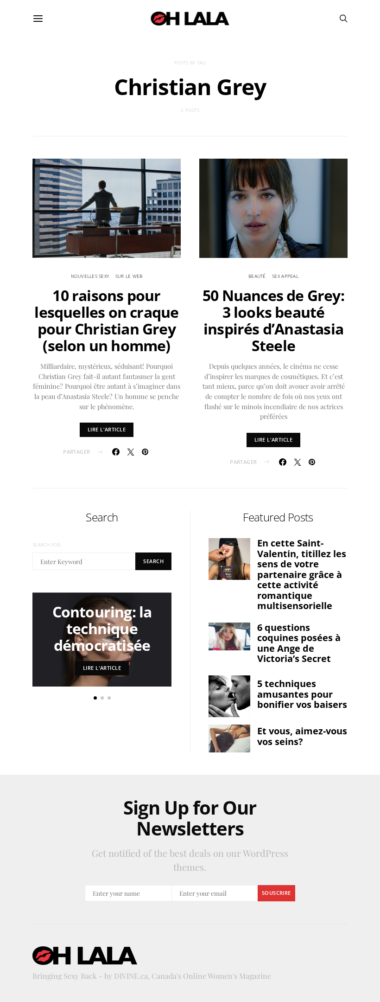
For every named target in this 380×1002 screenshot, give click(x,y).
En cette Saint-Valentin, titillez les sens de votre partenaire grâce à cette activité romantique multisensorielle (301, 574)
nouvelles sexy (90, 276)
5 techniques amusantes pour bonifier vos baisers (302, 694)
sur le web (129, 276)
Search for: (47, 544)
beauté (257, 276)
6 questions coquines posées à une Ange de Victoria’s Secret (299, 643)
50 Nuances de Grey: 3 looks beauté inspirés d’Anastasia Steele (273, 320)
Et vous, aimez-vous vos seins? (302, 736)
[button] (95, 697)
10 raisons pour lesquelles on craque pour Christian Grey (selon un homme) (106, 320)
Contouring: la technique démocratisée (102, 628)
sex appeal (285, 276)
